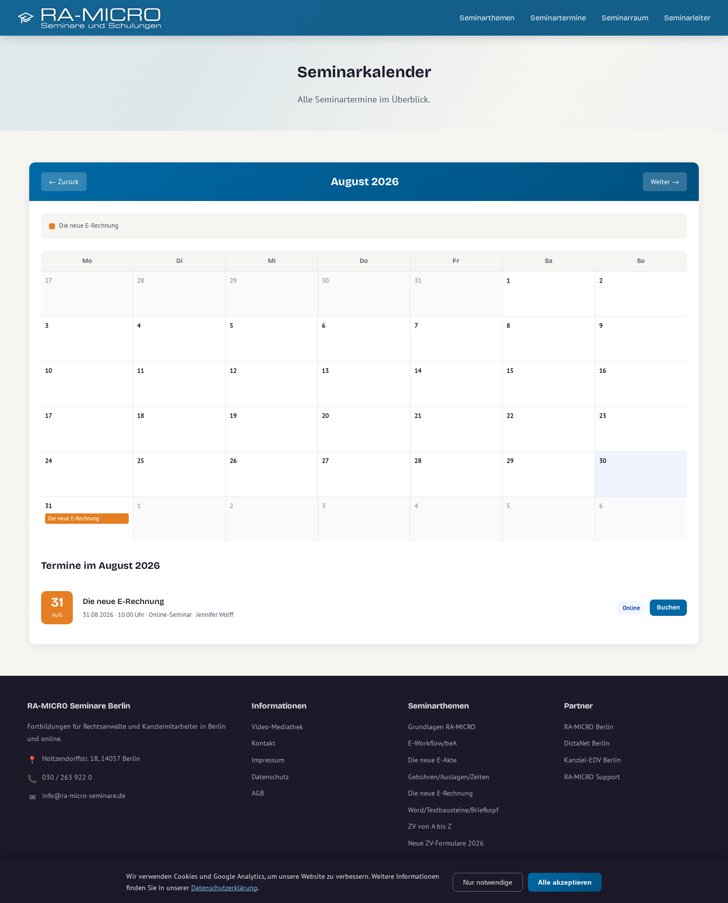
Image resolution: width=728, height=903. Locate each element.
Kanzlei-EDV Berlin (592, 759)
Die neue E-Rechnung (73, 518)
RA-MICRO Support (592, 776)
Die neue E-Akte (432, 759)
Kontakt (263, 743)
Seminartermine (558, 17)
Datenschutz (270, 776)
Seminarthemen (487, 17)
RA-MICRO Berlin (589, 726)
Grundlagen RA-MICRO (441, 726)
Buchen (668, 607)
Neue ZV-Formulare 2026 (446, 843)
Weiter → (665, 181)
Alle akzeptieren (565, 882)
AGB (258, 793)
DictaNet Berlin (587, 743)
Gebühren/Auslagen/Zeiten (448, 776)
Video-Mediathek (277, 726)
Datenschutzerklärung (224, 887)
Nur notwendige (488, 882)
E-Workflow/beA (432, 743)
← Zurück (64, 181)
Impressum (268, 759)
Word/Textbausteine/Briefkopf (453, 809)
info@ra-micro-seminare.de (83, 795)
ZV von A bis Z (430, 826)
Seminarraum (625, 17)
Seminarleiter (687, 17)
